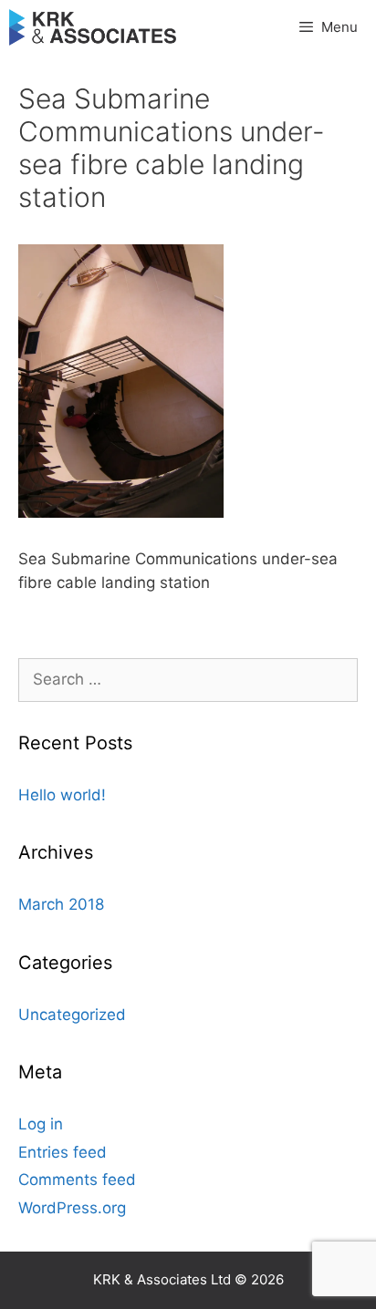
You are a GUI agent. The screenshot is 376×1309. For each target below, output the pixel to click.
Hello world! (62, 795)
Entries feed (62, 1152)
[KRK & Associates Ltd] (92, 27)
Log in (40, 1124)
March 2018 (61, 904)
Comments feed (77, 1179)
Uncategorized (72, 1014)
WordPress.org (72, 1208)
